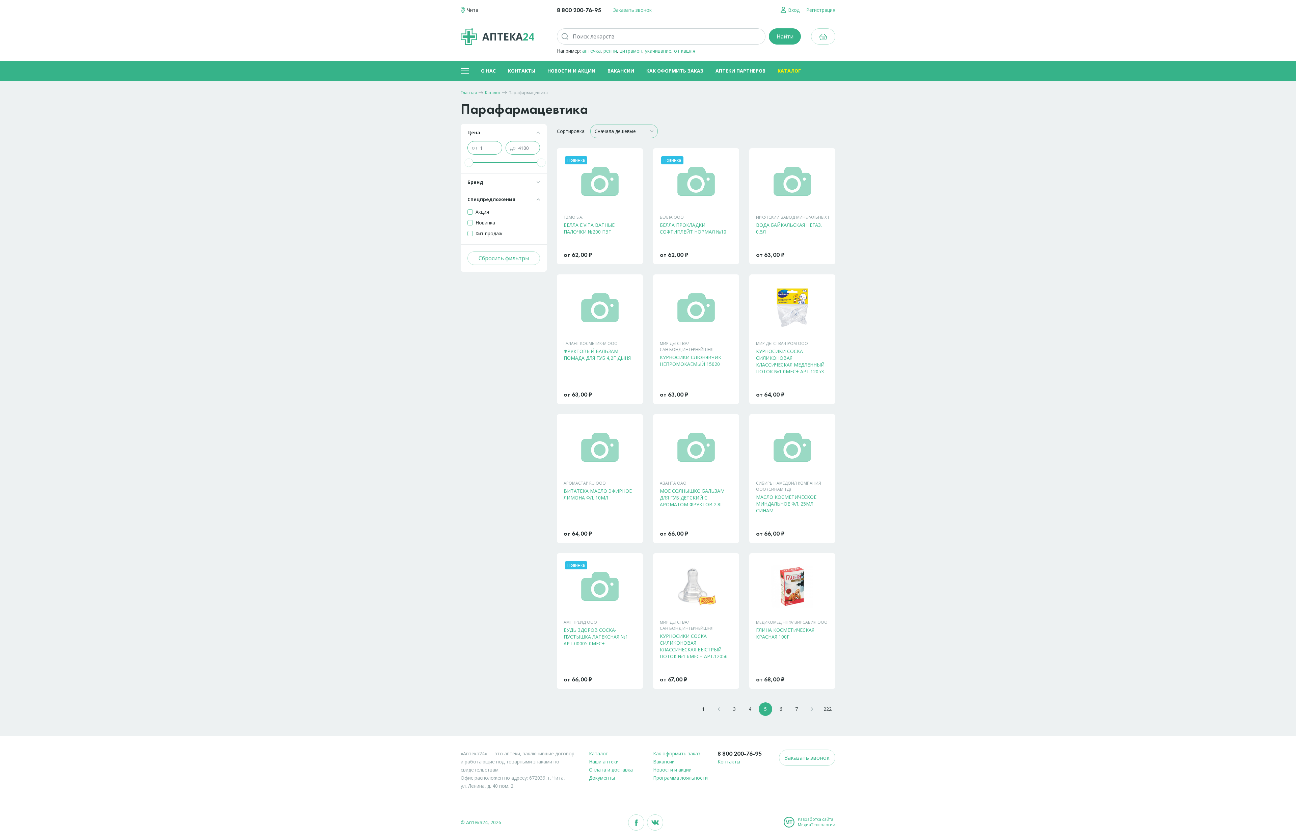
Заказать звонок (632, 10)
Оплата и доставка (611, 769)
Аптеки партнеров (740, 71)
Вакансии (621, 71)
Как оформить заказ (674, 71)
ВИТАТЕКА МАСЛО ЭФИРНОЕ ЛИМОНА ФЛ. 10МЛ (598, 494)
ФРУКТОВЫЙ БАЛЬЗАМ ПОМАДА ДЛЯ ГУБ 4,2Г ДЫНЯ (597, 354)
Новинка (485, 222)
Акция (482, 212)
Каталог (789, 71)
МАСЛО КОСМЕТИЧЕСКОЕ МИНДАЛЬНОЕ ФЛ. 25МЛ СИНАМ (786, 504)
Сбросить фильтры (504, 258)
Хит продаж (489, 233)
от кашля (684, 51)
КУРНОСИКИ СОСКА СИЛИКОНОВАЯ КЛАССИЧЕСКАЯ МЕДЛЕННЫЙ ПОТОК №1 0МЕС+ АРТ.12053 (790, 361)
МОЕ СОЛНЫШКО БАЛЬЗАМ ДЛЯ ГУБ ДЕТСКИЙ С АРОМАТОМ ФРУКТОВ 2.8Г (692, 498)
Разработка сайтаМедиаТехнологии (816, 822)
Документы (602, 778)
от (475, 147)
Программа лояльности (680, 778)
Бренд (475, 182)
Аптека (508, 37)
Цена (473, 132)
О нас (488, 71)
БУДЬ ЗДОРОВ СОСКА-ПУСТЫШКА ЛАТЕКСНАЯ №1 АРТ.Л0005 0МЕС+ (596, 637)
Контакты (521, 71)
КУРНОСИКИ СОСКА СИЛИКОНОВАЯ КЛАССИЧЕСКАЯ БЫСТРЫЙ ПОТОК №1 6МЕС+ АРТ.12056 (694, 646)
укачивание (658, 51)
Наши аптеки (604, 761)
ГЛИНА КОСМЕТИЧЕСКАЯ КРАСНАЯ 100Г (785, 633)
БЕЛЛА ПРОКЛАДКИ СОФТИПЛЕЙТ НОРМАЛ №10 (693, 228)
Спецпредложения (491, 199)
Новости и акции (571, 71)
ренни (610, 51)
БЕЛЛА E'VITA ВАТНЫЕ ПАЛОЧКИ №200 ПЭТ (589, 228)
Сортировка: (571, 131)
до (513, 147)
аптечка (591, 51)
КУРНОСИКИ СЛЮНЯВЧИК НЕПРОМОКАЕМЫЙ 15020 (690, 360)
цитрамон (631, 51)
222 (828, 709)
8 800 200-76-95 (579, 10)
